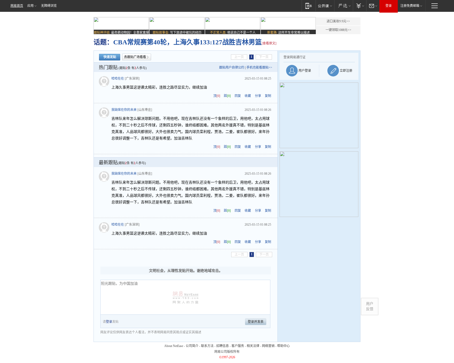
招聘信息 (222, 346)
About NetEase (173, 346)
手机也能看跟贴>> (259, 67)
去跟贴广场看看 (135, 57)
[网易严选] (343, 5)
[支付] (359, 5)
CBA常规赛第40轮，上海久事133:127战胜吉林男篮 (187, 42)
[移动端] (309, 5)
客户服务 (237, 346)
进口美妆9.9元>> (338, 21)
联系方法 (207, 346)
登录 (388, 6)
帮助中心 (283, 346)
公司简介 (192, 346)
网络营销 (268, 346)
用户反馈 (369, 306)
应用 (30, 6)
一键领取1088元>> (338, 30)
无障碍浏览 (49, 6)
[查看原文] (269, 43)
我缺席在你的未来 (124, 110)
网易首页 (17, 6)
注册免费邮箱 (409, 6)
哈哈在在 (117, 78)
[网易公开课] (325, 5)
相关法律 (253, 346)
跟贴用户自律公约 (231, 67)
